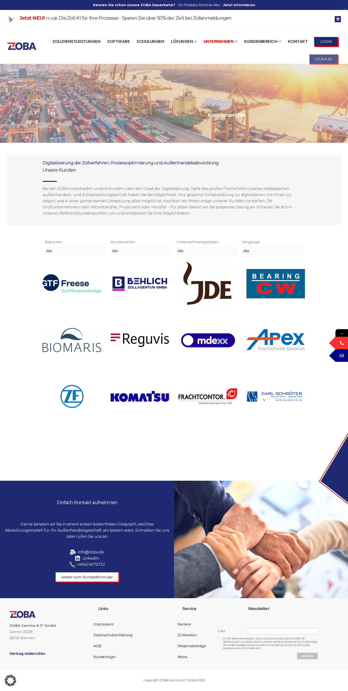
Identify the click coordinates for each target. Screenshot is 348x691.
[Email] (341, 355)
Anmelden (307, 656)
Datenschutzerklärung (113, 635)
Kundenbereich (260, 41)
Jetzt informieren (239, 5)
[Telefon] (341, 343)
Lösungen (182, 41)
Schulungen (150, 41)
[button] (10, 680)
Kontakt (298, 41)
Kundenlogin (105, 657)
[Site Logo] (21, 46)
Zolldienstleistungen (76, 41)
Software (118, 41)
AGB (97, 646)
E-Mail (221, 631)
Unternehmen (219, 41)
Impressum (104, 624)
